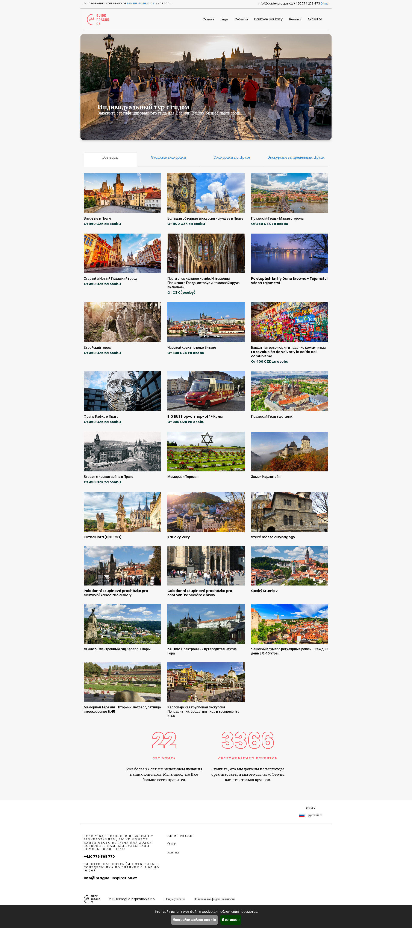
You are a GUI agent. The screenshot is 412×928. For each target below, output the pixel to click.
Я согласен (230, 919)
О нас (324, 3)
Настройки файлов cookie (194, 919)
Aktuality (314, 19)
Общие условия (175, 899)
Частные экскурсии (168, 157)
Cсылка (208, 19)
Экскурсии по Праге (232, 157)
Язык (311, 808)
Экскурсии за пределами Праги (296, 157)
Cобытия (241, 19)
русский (314, 815)
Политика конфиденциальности (214, 899)
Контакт (295, 19)
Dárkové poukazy (268, 19)
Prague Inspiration (140, 3)
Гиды (224, 19)
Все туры (110, 157)
